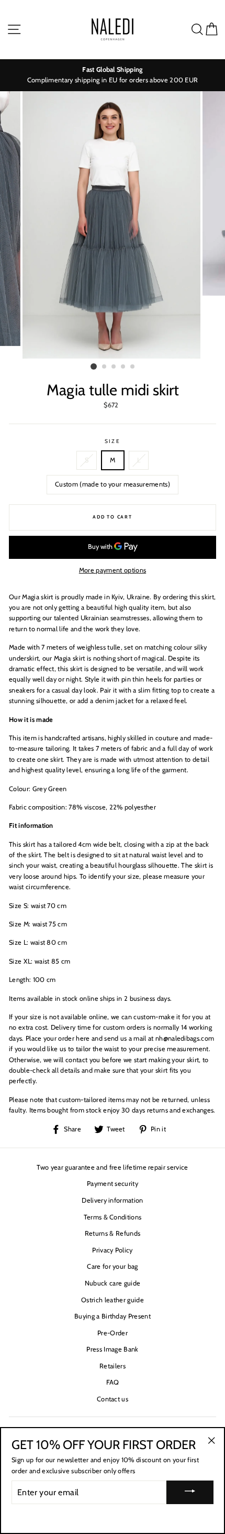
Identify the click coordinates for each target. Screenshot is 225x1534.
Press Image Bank (112, 1349)
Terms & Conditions (113, 1217)
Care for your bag (112, 1266)
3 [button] (114, 367)
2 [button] (104, 367)
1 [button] (94, 366)
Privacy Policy (112, 1250)
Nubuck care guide (112, 1283)
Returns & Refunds (112, 1233)
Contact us (112, 1399)
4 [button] (123, 367)
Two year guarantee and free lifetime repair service (112, 1167)
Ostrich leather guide (112, 1300)
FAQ (112, 1382)
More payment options (112, 570)
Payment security (112, 1183)
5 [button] (133, 367)
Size (112, 441)
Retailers (112, 1366)
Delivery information (112, 1200)
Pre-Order (112, 1333)
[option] (112, 75)
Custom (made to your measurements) (112, 484)
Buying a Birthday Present (112, 1316)
